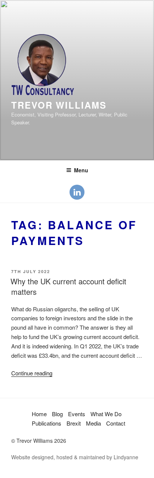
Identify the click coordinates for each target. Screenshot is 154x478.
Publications (46, 423)
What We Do (105, 414)
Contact (115, 423)
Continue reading (31, 373)
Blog (57, 414)
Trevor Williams (59, 105)
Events (76, 414)
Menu (81, 170)
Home (39, 414)
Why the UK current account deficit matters (68, 286)
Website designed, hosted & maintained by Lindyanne (74, 457)
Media (93, 423)
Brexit (74, 423)
